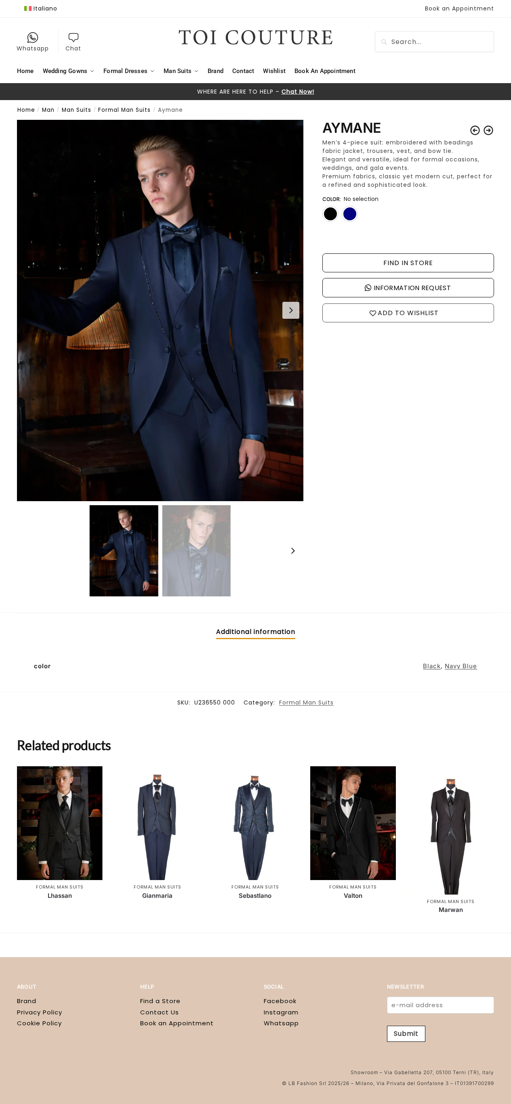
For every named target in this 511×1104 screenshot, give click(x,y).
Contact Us (159, 1012)
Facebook (280, 1001)
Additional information (255, 631)
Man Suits (76, 110)
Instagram (281, 1012)
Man (48, 110)
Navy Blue (461, 666)
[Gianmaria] (157, 823)
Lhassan (60, 895)
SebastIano (255, 895)
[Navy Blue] (350, 214)
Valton (353, 895)
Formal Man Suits (124, 110)
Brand (26, 1001)
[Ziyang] (488, 130)
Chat (73, 48)
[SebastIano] (255, 823)
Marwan (451, 910)
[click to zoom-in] (160, 310)
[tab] (256, 632)
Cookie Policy (39, 1023)
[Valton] (353, 823)
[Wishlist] (90, 778)
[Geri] (475, 130)
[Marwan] (451, 830)
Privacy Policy (39, 1012)
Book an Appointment (459, 8)
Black (432, 666)
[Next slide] (290, 310)
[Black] (330, 214)
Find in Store (408, 263)
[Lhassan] (60, 823)
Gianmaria (157, 895)
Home (26, 110)
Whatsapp (33, 48)
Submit (406, 1033)
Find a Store (160, 1001)
